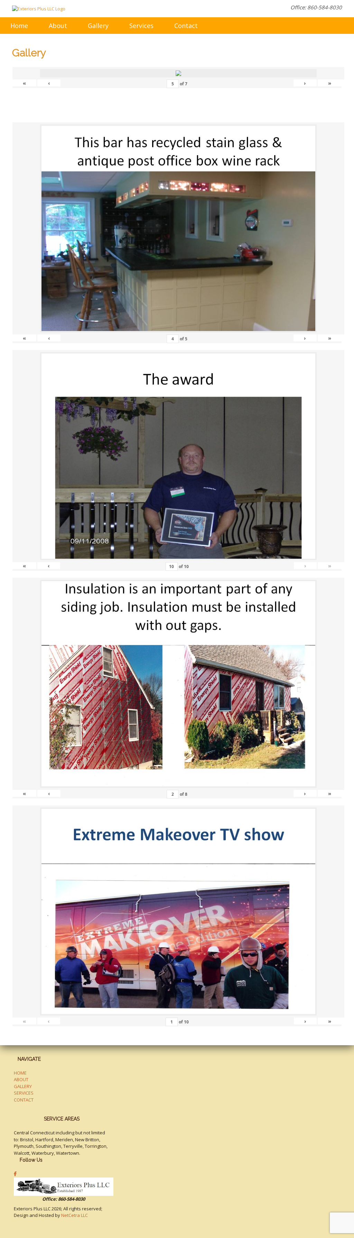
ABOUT (21, 1079)
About (58, 25)
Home (19, 25)
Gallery (98, 25)
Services (141, 25)
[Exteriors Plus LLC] (38, 8)
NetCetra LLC (74, 1215)
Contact (186, 25)
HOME (20, 1073)
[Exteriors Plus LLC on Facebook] (15, 1174)
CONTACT (24, 1100)
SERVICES (24, 1093)
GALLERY (23, 1086)
